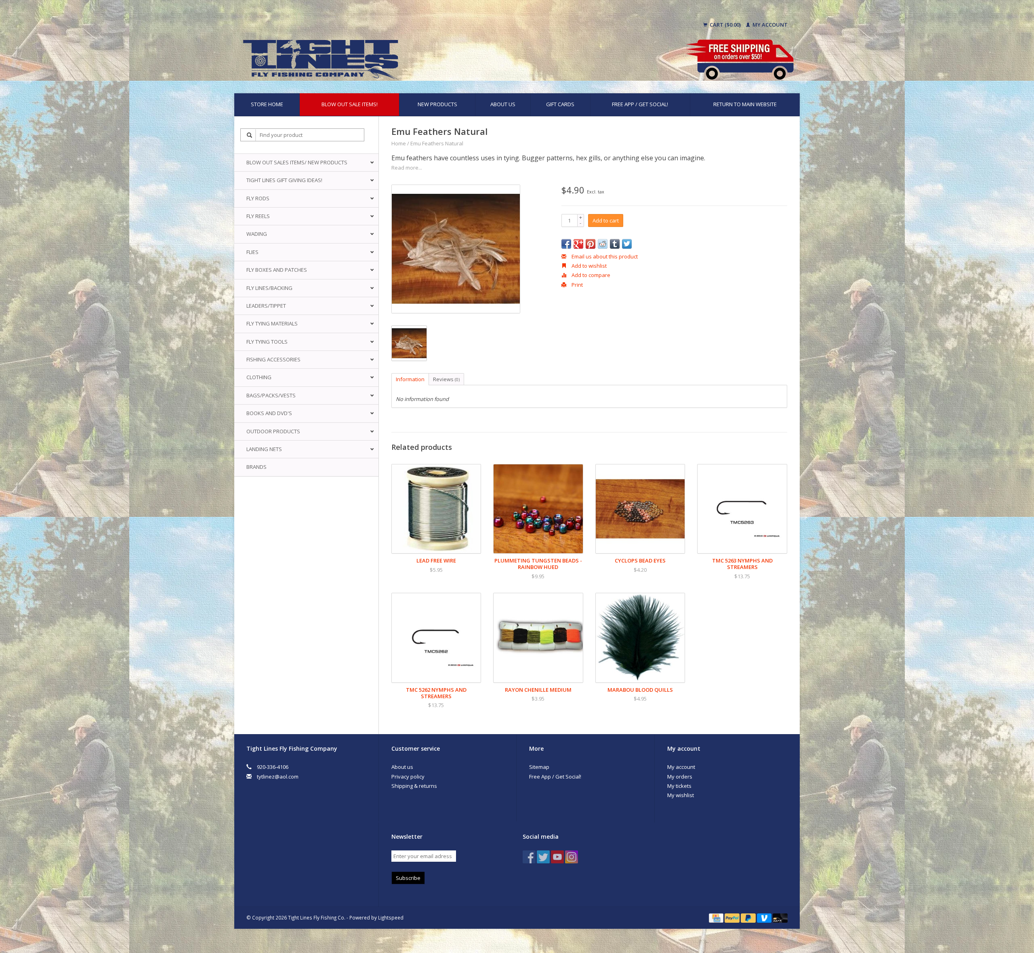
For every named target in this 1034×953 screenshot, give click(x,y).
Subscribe (408, 878)
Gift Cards (560, 104)
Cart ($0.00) (725, 24)
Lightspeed (391, 917)
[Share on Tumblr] (615, 244)
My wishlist (680, 795)
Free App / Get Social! (640, 104)
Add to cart (606, 220)
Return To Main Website (745, 104)
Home (398, 143)
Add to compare (590, 275)
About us (502, 104)
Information (410, 379)
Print (576, 284)
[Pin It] (590, 244)
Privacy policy (408, 776)
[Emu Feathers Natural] (456, 249)
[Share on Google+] (578, 244)
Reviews (446, 379)
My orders (679, 776)
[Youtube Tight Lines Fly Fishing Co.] (557, 856)
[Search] (250, 135)
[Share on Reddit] (602, 244)
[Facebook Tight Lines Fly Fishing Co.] (529, 856)
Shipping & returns (414, 785)
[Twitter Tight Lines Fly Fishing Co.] (543, 856)
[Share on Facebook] (566, 244)
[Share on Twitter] (627, 244)
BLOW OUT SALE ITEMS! (350, 104)
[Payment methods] (717, 917)
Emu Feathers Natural (436, 143)
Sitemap (539, 766)
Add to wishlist (588, 265)
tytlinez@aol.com (277, 776)
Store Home (267, 104)
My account (769, 24)
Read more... (406, 167)
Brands (256, 466)
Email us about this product (604, 256)
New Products (437, 104)
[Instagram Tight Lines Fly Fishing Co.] (571, 856)
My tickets (679, 785)
